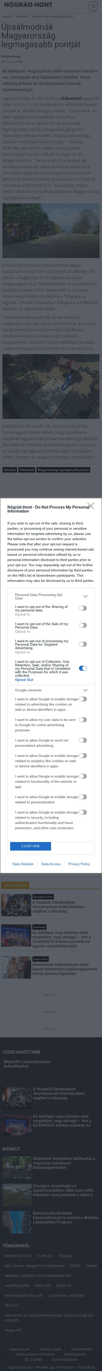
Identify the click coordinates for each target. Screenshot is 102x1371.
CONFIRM (31, 846)
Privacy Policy (79, 864)
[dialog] (51, 685)
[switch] (83, 608)
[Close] (92, 507)
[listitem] (51, 596)
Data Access (51, 864)
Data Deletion (23, 864)
